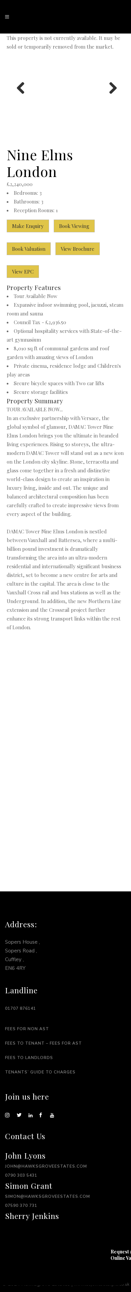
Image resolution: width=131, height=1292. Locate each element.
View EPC (23, 271)
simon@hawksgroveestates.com (47, 1196)
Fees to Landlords (29, 1057)
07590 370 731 (21, 1205)
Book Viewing (74, 226)
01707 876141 (20, 1008)
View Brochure (77, 248)
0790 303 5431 (21, 1175)
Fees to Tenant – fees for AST (43, 1043)
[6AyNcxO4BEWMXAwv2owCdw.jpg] (65, 88)
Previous (21, 88)
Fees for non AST (27, 1029)
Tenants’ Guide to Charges (40, 1072)
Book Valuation (28, 248)
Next (110, 88)
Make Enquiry (28, 226)
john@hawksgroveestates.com (46, 1166)
